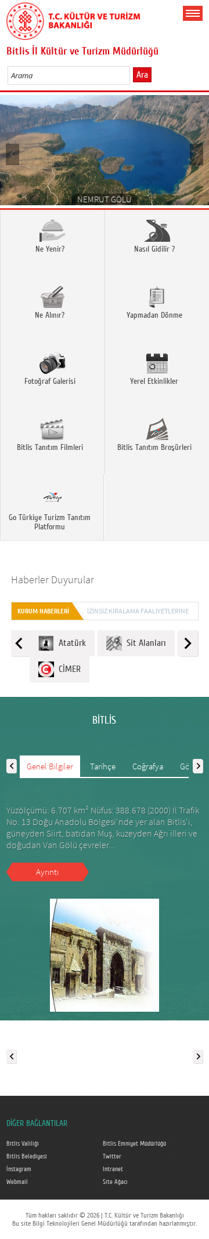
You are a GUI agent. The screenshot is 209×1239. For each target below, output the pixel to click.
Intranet (113, 1169)
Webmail (17, 1182)
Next (196, 154)
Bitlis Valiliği (22, 1143)
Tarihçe (103, 766)
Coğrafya (147, 766)
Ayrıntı (47, 871)
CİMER (67, 669)
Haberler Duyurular (52, 579)
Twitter (112, 1156)
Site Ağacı (115, 1182)
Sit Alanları (144, 643)
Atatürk (70, 643)
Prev (13, 154)
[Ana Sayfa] (73, 19)
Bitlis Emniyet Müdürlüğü (134, 1143)
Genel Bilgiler (50, 766)
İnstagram (18, 1169)
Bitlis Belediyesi (26, 1156)
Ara (142, 75)
